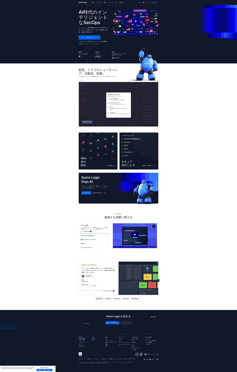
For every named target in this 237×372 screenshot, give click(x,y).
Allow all (48, 370)
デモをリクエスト (126, 322)
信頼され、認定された (148, 165)
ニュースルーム (82, 342)
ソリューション (99, 2)
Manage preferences (44, 367)
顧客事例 (93, 338)
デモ (93, 340)
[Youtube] (150, 359)
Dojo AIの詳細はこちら (98, 192)
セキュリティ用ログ (109, 340)
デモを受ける (89, 37)
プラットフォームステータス (124, 342)
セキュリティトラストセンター (124, 344)
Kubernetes (134, 342)
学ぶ (116, 2)
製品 (93, 2)
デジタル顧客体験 (148, 342)
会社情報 (121, 2)
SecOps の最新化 (148, 337)
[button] (158, 280)
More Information (29, 368)
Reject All (40, 370)
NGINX (133, 346)
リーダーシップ (82, 340)
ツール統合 (147, 344)
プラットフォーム (85, 285)
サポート (140, 2)
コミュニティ (121, 338)
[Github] (144, 359)
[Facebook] (157, 359)
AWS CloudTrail (135, 337)
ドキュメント (111, 2)
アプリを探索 (109, 165)
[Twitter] (155, 359)
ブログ (93, 337)
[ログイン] (149, 2)
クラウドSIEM (93, 285)
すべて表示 (134, 349)
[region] (28, 369)
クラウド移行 (147, 338)
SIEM (106, 338)
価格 (105, 2)
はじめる (154, 2)
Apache (133, 340)
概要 (106, 337)
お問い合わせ (81, 346)
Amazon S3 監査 (135, 338)
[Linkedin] (152, 359)
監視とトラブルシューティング (111, 342)
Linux (133, 344)
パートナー (81, 344)
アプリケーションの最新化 (150, 340)
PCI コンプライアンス (136, 347)
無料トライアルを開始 (112, 322)
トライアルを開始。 (103, 41)
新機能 (106, 344)
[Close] (54, 367)
